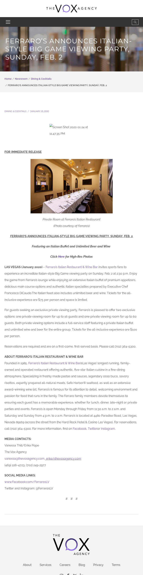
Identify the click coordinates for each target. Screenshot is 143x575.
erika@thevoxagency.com (63, 458)
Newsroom (21, 78)
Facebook (79, 428)
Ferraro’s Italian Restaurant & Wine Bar (72, 267)
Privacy (98, 565)
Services (45, 565)
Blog (82, 565)
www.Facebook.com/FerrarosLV (26, 482)
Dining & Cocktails (41, 78)
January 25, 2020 (39, 111)
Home (8, 78)
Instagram (108, 428)
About (27, 565)
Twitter (92, 428)
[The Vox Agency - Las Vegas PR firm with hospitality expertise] (71, 8)
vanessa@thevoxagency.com (24, 458)
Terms (116, 565)
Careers (65, 565)
